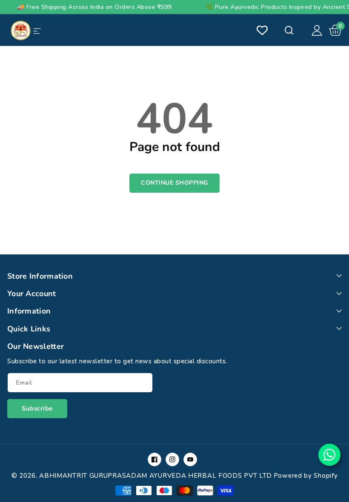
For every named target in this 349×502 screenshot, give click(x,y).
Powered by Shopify (306, 475)
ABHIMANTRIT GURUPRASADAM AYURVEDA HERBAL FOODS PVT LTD (155, 475)
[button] (335, 30)
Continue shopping (174, 183)
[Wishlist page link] (262, 30)
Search (288, 30)
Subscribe (37, 408)
